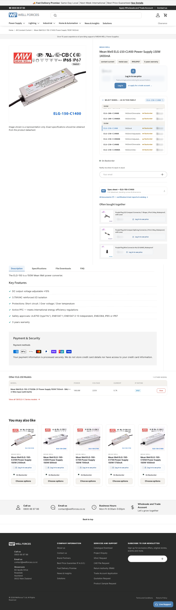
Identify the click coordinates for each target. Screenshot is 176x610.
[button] (166, 15)
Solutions (107, 23)
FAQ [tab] (82, 268)
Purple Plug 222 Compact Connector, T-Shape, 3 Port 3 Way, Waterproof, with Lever (140, 213)
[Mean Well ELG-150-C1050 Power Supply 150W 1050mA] (153, 439)
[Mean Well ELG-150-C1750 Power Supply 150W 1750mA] (120, 439)
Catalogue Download (103, 548)
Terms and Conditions (144, 598)
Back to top (88, 519)
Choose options (23, 481)
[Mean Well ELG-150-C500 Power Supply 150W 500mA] (55, 439)
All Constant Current (23, 30)
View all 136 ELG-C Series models (23, 399)
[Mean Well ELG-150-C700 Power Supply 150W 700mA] (88, 439)
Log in (120, 85)
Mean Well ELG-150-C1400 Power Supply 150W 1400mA (56, 30)
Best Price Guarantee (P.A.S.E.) (71, 563)
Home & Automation (68, 23)
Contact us (162, 8)
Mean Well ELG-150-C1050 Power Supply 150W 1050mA (151, 460)
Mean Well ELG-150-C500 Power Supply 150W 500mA (53, 460)
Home (11, 30)
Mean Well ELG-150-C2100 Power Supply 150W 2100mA (21, 460)
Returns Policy (161, 598)
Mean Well (104, 47)
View (161, 391)
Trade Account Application (106, 573)
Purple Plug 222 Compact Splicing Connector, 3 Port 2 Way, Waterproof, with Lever (140, 231)
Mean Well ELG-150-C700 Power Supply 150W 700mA (86, 460)
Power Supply (15, 23)
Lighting (32, 23)
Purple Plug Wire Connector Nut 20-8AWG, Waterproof (134, 247)
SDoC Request (100, 558)
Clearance (162, 23)
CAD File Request (101, 563)
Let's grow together (148, 510)
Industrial (47, 23)
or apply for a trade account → (140, 85)
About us (61, 548)
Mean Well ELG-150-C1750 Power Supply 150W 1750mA (118, 460)
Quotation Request (102, 578)
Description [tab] (17, 268)
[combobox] (96, 15)
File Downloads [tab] (63, 268)
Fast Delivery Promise (66, 568)
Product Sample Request (105, 583)
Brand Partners (64, 558)
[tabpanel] (83, 299)
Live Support (165, 604)
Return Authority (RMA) (104, 568)
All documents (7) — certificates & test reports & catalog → (123, 197)
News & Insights (92, 23)
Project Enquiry (100, 553)
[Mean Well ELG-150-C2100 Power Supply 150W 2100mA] (23, 439)
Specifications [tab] (39, 268)
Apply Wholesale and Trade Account (136, 8)
